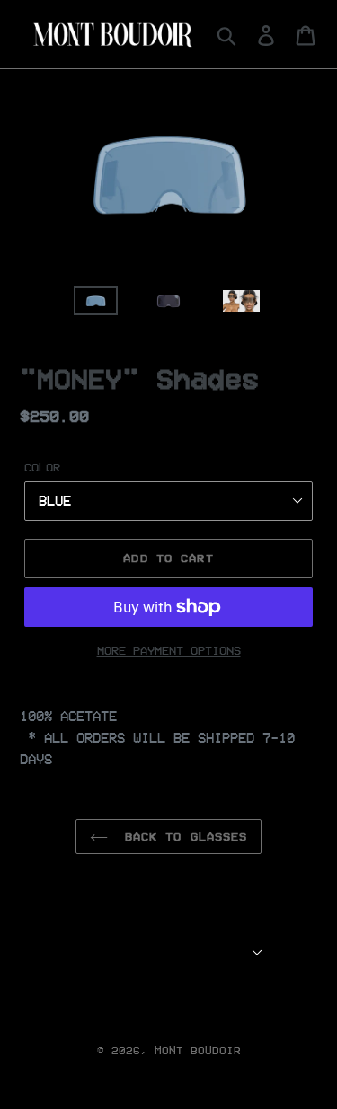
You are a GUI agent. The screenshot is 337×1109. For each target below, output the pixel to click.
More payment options (169, 650)
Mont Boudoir (198, 1050)
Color (42, 467)
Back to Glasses (182, 836)
